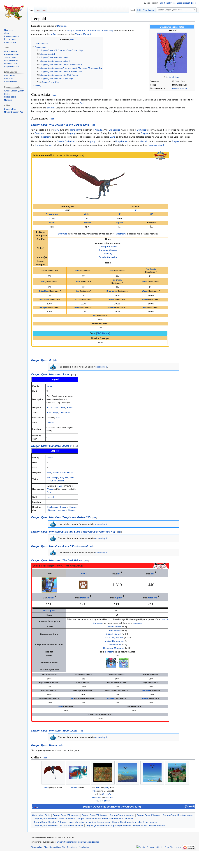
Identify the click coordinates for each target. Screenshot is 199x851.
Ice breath (117, 280)
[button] (190, 806)
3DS (99, 333)
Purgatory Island (156, 145)
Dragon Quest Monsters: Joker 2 (51, 446)
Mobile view (84, 847)
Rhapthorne (45, 137)
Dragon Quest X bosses (148, 815)
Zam (58, 417)
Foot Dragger (58, 481)
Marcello (144, 141)
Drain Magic (111, 291)
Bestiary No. (49, 610)
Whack (145, 291)
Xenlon (63, 507)
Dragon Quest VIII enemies (66, 815)
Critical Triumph (113, 634)
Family (83, 573)
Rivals (74, 787)
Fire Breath (151, 269)
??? (135, 210)
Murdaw (61, 510)
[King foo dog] (124, 662)
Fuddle (145, 300)
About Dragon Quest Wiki (54, 847)
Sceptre (50, 107)
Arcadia (98, 130)
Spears (49, 407)
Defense (87, 222)
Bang (43, 281)
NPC (56, 130)
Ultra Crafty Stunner (113, 637)
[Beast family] (83, 584)
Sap (94, 315)
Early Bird (64, 478)
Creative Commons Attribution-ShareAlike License (78, 842)
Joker (53, 34)
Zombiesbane (114, 644)
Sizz (111, 271)
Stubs (47, 815)
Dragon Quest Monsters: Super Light (54, 730)
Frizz (77, 271)
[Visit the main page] (13, 12)
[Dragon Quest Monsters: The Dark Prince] (160, 565)
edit (54, 95)
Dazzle (78, 300)
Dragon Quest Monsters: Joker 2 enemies (54, 818)
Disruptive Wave (108, 246)
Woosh (145, 281)
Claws (62, 407)
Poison (77, 307)
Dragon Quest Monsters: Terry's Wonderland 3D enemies (105, 818)
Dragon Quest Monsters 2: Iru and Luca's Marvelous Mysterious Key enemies (71, 822)
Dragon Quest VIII (179, 88)
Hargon (71, 510)
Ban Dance (44, 300)
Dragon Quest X (83, 34)
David (82, 103)
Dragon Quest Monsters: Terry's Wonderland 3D (60, 517)
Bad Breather (114, 626)
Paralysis (43, 307)
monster (109, 651)
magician (137, 623)
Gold (86, 214)
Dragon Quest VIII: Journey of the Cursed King (90, 30)
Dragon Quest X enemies (121, 815)
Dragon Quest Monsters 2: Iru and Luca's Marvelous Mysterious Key (73, 531)
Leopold (49, 423)
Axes (56, 407)
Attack (51, 222)
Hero (72, 130)
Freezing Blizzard (108, 250)
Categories (37, 815)
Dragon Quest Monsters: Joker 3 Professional (59, 546)
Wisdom (152, 597)
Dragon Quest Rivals (44, 745)
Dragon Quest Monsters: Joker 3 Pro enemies (134, 822)
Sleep (60, 706)
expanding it (101, 367)
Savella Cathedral (65, 141)
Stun (145, 307)
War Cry (108, 253)
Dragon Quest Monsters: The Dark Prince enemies (58, 825)
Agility (119, 222)
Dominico (61, 26)
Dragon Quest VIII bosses (94, 815)
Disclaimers (72, 847)
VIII (93, 791)
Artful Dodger (52, 412)
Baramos (52, 510)
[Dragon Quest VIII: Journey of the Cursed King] (160, 155)
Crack (77, 281)
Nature (49, 386)
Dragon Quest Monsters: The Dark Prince (56, 560)
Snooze (111, 307)
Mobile (105, 333)
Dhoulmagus (52, 507)
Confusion (145, 690)
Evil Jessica (114, 130)
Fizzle (111, 300)
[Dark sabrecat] (111, 662)
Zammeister (64, 412)
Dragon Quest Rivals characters (149, 825)
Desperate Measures (113, 648)
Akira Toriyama (174, 77)
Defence (84, 597)
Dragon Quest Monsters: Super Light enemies (108, 825)
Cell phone (105, 801)
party (78, 130)
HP (119, 214)
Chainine (72, 507)
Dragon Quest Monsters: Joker (50, 374)
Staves (70, 407)
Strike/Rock (44, 291)
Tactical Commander (114, 641)
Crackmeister (114, 630)
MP (151, 214)
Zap (77, 291)
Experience (52, 214)
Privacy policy (36, 847)
